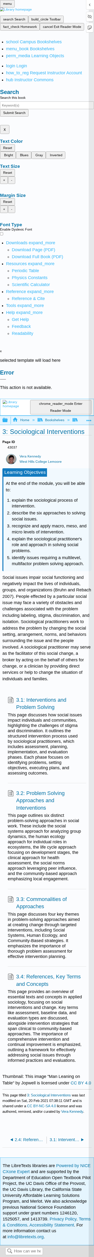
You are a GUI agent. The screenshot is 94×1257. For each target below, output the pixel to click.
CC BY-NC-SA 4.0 (41, 1106)
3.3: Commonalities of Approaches (41, 903)
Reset (7, 148)
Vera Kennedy (30, 456)
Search (9, 1251)
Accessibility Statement (51, 1225)
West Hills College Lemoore (41, 461)
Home (24, 420)
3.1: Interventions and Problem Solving (41, 703)
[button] (21, 326)
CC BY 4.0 (81, 1083)
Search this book (13, 98)
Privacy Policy (63, 1219)
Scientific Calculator (31, 284)
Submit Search (14, 113)
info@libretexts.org (25, 1236)
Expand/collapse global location (89, 419)
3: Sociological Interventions (49, 1095)
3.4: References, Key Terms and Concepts (48, 980)
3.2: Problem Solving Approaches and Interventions (40, 800)
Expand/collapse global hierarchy (8, 420)
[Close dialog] (3, 379)
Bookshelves (54, 420)
